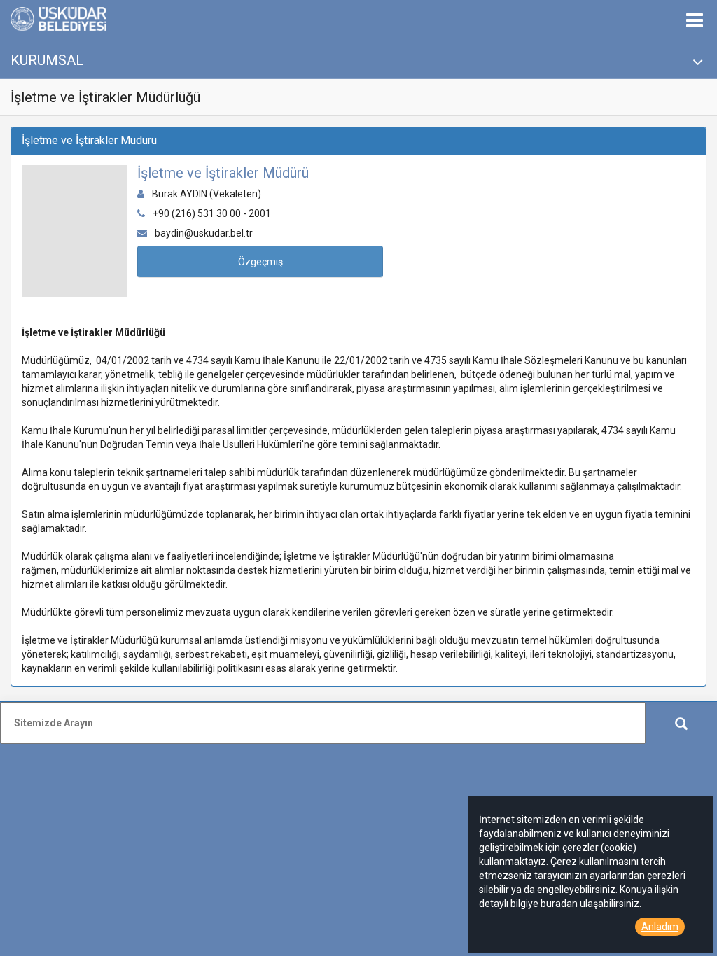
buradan (559, 903)
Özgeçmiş (260, 261)
